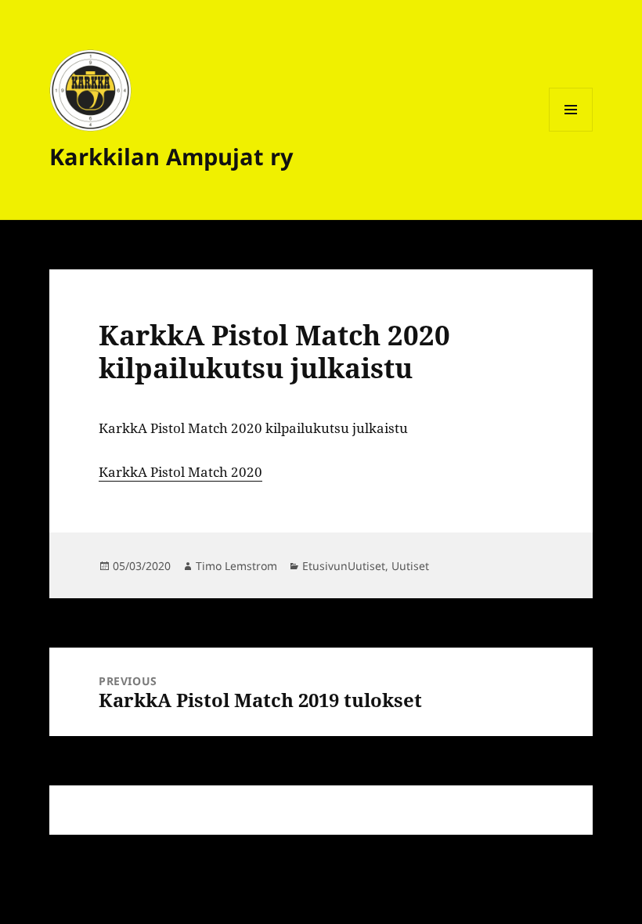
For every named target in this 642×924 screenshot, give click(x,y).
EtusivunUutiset (343, 565)
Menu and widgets (571, 131)
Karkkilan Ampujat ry (171, 156)
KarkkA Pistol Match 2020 (180, 472)
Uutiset (410, 565)
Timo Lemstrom (236, 565)
